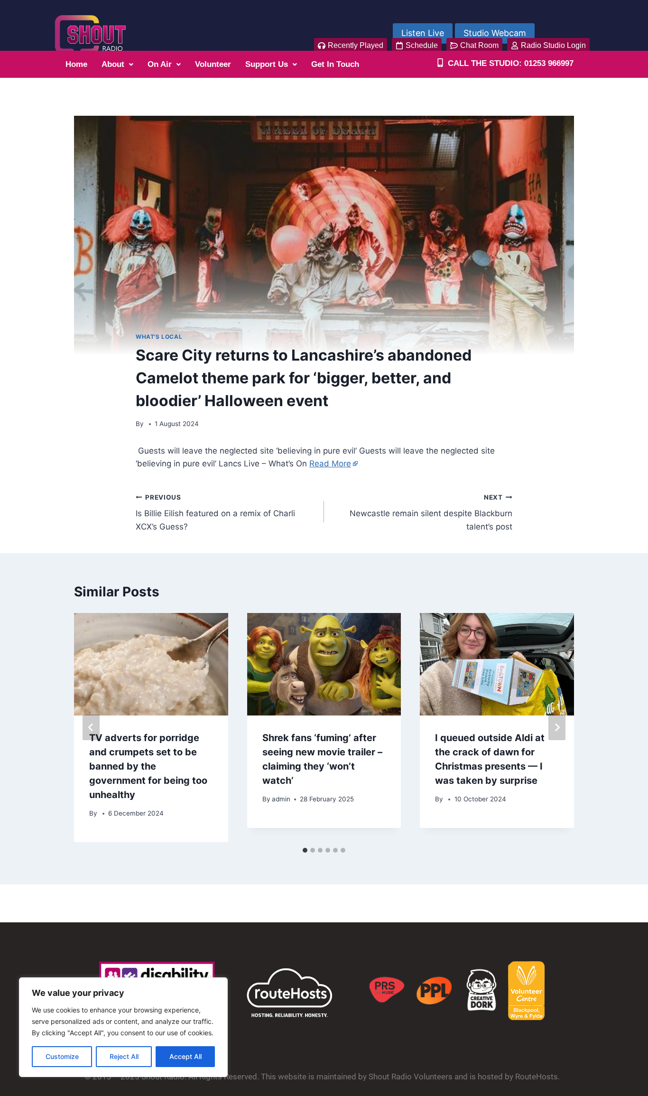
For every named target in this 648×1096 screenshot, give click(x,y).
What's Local (159, 336)
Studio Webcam (494, 33)
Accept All (185, 1056)
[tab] (305, 850)
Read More (330, 463)
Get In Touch (335, 64)
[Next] (556, 727)
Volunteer (213, 64)
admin (281, 799)
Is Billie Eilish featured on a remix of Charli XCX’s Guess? (215, 512)
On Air (160, 64)
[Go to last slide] (91, 727)
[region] (123, 1027)
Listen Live (422, 33)
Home (76, 64)
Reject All (124, 1056)
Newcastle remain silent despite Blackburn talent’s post (431, 512)
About (113, 64)
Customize (62, 1056)
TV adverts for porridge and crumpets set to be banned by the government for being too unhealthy (148, 766)
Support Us (266, 64)
